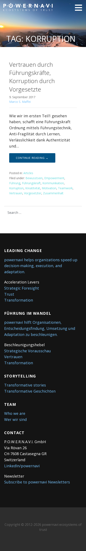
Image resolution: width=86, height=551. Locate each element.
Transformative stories (25, 385)
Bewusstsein (34, 178)
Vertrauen (15, 193)
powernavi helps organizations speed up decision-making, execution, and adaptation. (40, 265)
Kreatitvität (32, 188)
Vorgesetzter (32, 193)
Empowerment (54, 178)
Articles (28, 173)
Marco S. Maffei (20, 102)
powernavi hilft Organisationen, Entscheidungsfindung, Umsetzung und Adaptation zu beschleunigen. (39, 328)
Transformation (18, 300)
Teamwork (65, 188)
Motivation (49, 188)
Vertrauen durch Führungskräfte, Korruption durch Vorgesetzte (32, 76)
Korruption (16, 188)
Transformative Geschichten (30, 391)
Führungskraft (31, 183)
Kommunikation (53, 183)
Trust (9, 294)
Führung (14, 183)
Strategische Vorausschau (27, 350)
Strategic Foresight (21, 288)
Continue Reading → (32, 158)
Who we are (14, 413)
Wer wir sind (15, 419)
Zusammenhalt (53, 193)
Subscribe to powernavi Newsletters (37, 481)
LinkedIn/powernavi (22, 465)
